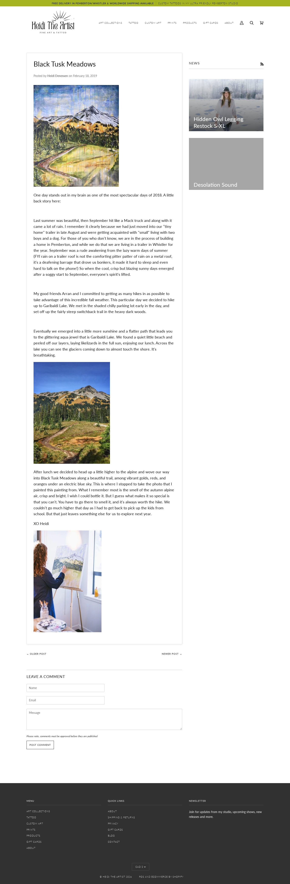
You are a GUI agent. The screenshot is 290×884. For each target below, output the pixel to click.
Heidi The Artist (114, 876)
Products (33, 835)
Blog (111, 835)
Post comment (40, 744)
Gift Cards (34, 841)
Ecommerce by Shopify (167, 876)
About (31, 847)
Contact (114, 841)
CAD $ (139, 866)
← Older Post (36, 653)
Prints (31, 829)
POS (141, 876)
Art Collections (38, 811)
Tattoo (31, 817)
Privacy (113, 823)
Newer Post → (172, 653)
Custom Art (35, 823)
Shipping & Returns (121, 817)
